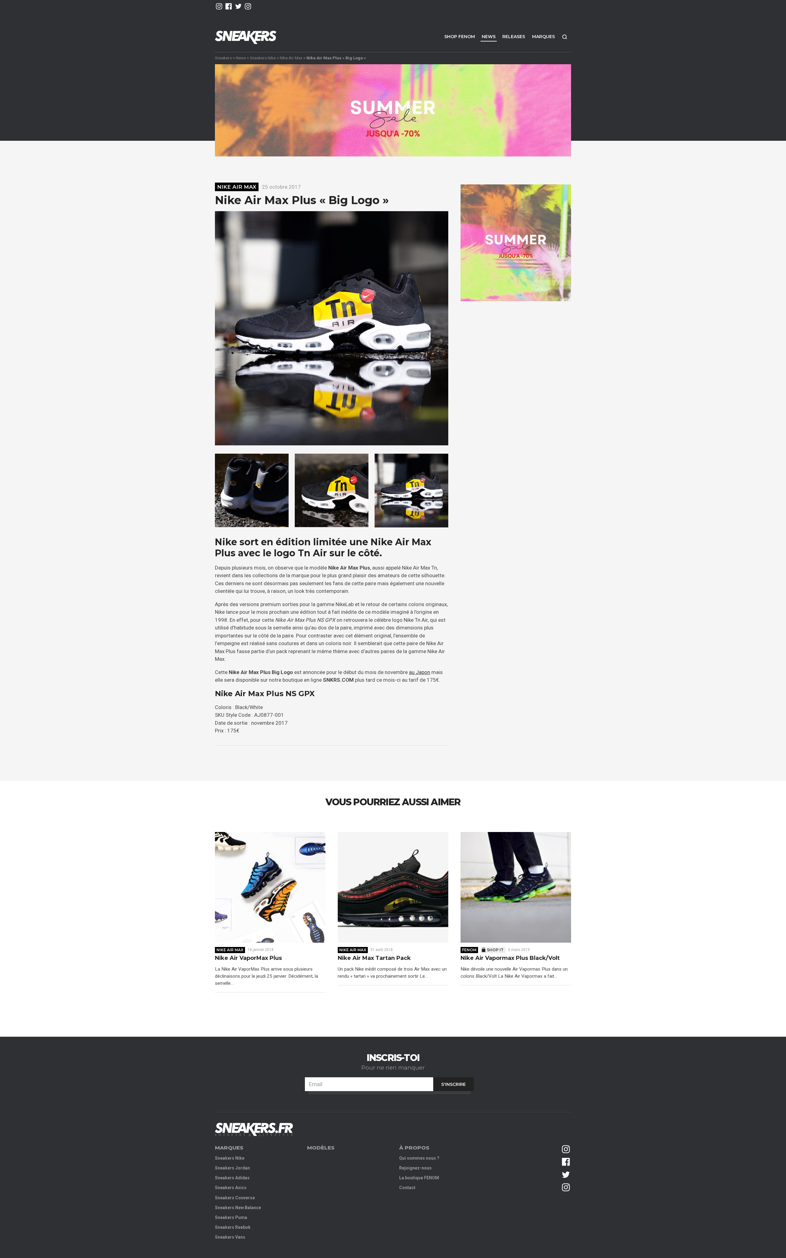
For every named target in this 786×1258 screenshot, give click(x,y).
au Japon (419, 672)
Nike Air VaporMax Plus (248, 958)
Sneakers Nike (263, 57)
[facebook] (228, 6)
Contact (407, 1187)
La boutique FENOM (419, 1177)
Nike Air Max (291, 57)
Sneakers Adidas (232, 1177)
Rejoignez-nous (415, 1167)
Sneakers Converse (235, 1197)
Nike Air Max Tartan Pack (374, 958)
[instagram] (219, 6)
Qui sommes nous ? (419, 1158)
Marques (543, 36)
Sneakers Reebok (233, 1227)
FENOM (469, 950)
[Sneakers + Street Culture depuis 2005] (254, 1129)
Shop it (495, 950)
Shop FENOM (459, 36)
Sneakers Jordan (232, 1167)
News (489, 36)
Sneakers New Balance (238, 1207)
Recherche (564, 36)
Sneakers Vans (230, 1237)
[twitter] (238, 6)
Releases (513, 36)
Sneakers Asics (231, 1187)
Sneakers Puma (231, 1217)
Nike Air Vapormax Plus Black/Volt (510, 958)
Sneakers (223, 57)
